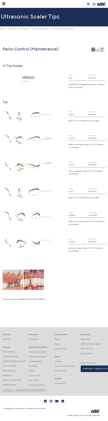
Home (2, 29)
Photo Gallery (60, 349)
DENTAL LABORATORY (12, 380)
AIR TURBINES (9, 352)
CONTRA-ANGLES (10, 357)
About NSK (85, 339)
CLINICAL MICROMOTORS (14, 361)
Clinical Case (34, 375)
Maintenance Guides (37, 357)
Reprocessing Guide (37, 352)
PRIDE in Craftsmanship (91, 344)
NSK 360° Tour (87, 349)
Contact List (60, 383)
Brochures (33, 366)
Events (57, 344)
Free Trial (7, 339)
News (57, 339)
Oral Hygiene (23, 29)
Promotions (33, 339)
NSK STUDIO (60, 371)
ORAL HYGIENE (9, 366)
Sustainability (87, 353)
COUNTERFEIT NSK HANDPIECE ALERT (30, 390)
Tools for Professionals (64, 366)
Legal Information (88, 363)
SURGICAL (7, 375)
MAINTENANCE (9, 385)
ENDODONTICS (9, 371)
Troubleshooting (35, 361)
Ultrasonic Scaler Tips (39, 29)
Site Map (8, 390)
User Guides (34, 380)
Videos (32, 371)
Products (11, 29)
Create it (58, 361)
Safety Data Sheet (36, 385)
